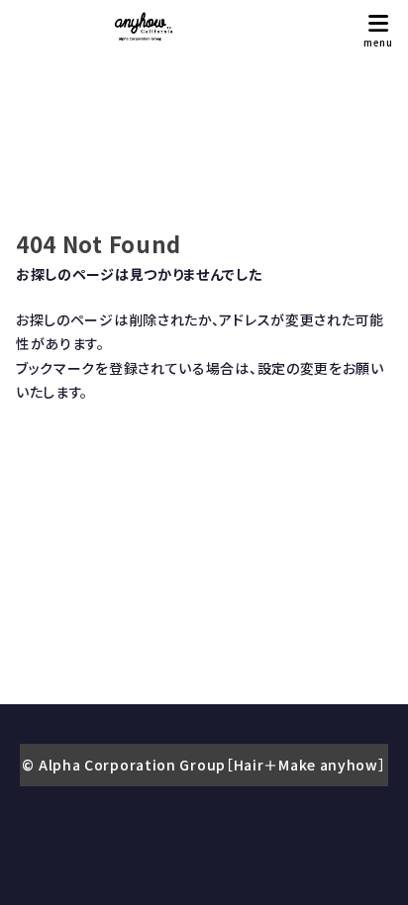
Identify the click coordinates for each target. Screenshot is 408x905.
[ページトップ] (368, 865)
